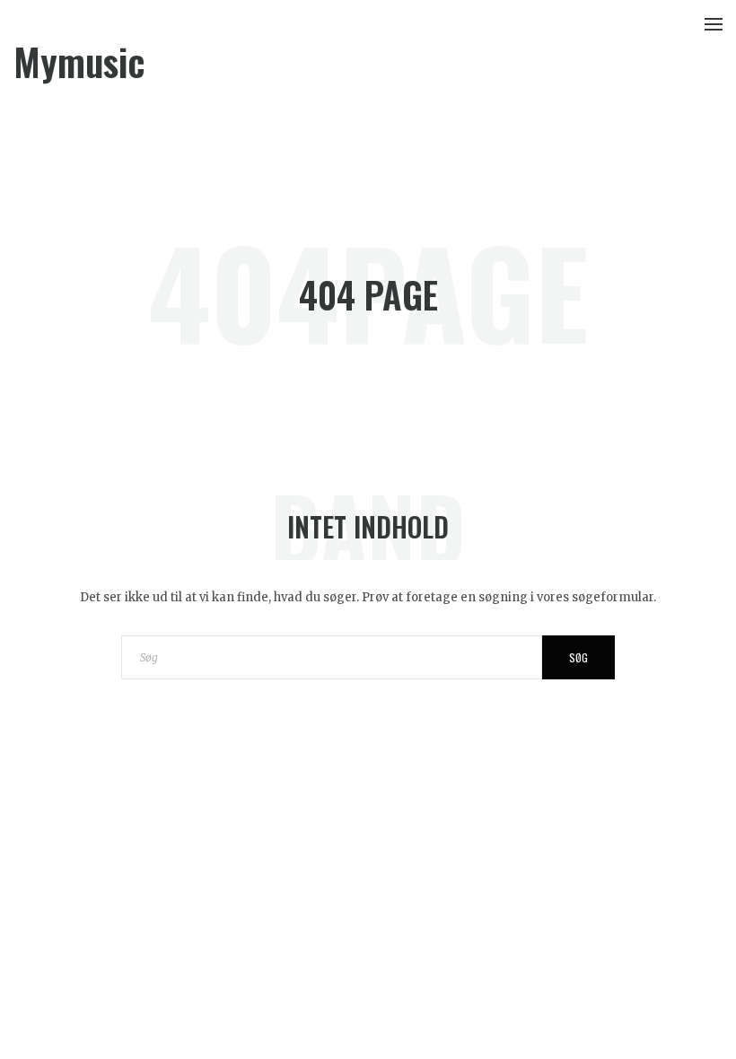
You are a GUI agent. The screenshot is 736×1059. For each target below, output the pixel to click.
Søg (578, 657)
